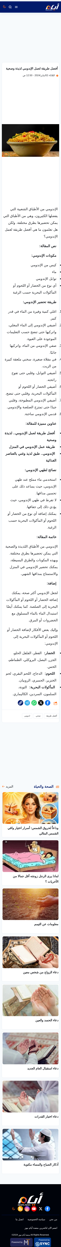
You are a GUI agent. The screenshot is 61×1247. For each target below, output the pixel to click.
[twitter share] (41, 703)
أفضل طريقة (51, 716)
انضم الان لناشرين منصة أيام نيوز (41, 1228)
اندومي (27, 716)
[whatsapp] (20, 703)
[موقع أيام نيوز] (48, 7)
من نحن (53, 1219)
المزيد (9, 786)
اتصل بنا (20, 1219)
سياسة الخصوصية (36, 1219)
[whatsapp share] (34, 703)
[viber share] (27, 703)
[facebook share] (47, 703)
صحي (38, 716)
